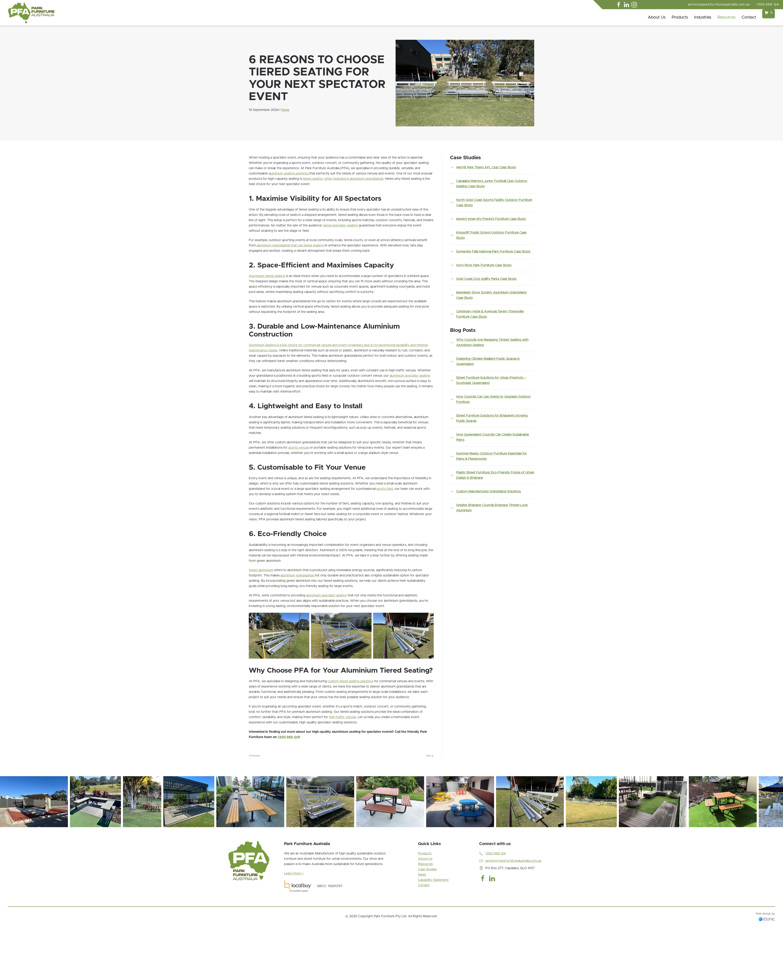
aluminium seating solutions (289, 173)
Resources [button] (726, 17)
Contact (749, 17)
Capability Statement (433, 880)
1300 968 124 (767, 4)
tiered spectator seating (340, 225)
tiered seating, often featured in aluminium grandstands (343, 178)
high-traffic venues (342, 717)
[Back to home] (31, 12)
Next (428, 756)
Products (424, 853)
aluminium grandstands (297, 575)
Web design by (765, 913)
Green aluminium (261, 570)
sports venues (298, 447)
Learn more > (294, 873)
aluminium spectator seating (409, 375)
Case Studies (427, 869)
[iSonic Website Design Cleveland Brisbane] (767, 918)
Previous (255, 756)
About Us (657, 17)
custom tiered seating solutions (350, 681)
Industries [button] (702, 17)
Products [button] (680, 17)
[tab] (293, 832)
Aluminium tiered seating (267, 276)
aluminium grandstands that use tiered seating (290, 245)
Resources (425, 864)
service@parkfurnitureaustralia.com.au (719, 4)
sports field (384, 488)
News (285, 109)
